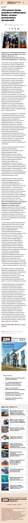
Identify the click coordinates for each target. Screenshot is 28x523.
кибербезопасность (10, 331)
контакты (19, 504)
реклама (14, 504)
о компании (9, 504)
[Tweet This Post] (12, 28)
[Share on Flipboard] (15, 28)
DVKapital (10, 24)
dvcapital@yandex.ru (9, 510)
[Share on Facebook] (9, 28)
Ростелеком (19, 331)
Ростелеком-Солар (6, 333)
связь (13, 333)
